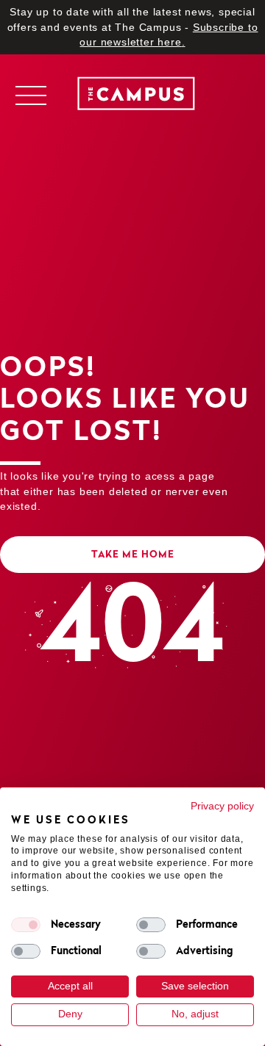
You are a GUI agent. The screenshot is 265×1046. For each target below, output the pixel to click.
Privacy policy (222, 806)
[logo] (132, 96)
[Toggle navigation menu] (30, 95)
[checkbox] (25, 924)
